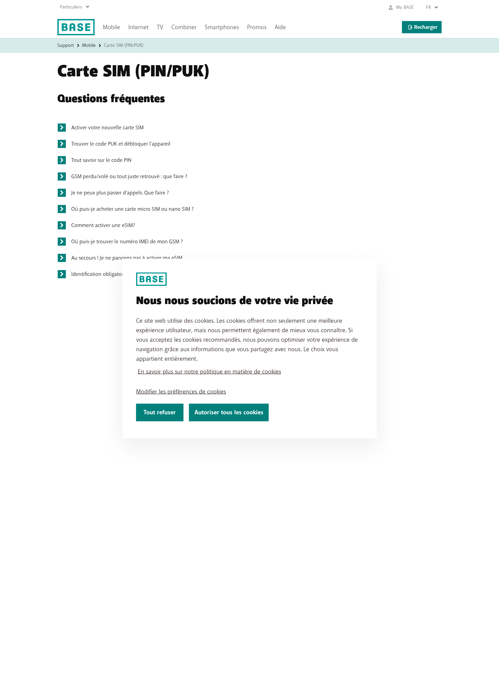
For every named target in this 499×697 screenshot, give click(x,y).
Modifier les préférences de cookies (181, 391)
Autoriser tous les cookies (229, 412)
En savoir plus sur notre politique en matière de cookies (209, 371)
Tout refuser (160, 412)
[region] (250, 348)
